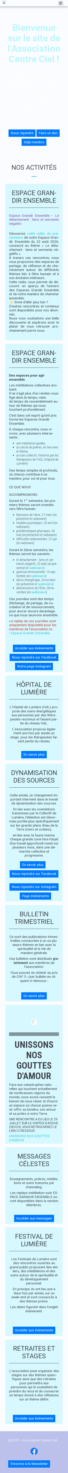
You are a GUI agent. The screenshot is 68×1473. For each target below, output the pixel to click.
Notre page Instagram (34, 666)
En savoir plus (34, 754)
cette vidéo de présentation (34, 235)
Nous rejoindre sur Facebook (34, 657)
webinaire (36, 568)
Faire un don (48, 133)
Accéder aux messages (34, 1218)
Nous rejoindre (22, 133)
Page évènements (35, 896)
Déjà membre (34, 142)
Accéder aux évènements (34, 648)
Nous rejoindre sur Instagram (34, 887)
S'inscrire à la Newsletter (29, 1464)
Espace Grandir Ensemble (30, 633)
